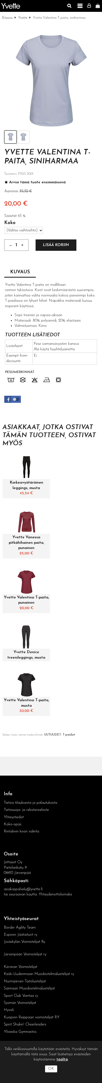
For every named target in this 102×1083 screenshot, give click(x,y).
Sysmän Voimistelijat (20, 1003)
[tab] (20, 272)
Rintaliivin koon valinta (21, 831)
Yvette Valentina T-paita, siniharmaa (47, 157)
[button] (12, 399)
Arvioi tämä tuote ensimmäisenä (37, 182)
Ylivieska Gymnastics (20, 1032)
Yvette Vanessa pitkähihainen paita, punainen (26, 542)
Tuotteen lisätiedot (32, 335)
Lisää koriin (56, 245)
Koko (9, 222)
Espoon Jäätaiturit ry (20, 935)
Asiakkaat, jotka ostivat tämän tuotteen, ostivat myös (49, 435)
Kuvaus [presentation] (20, 272)
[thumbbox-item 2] (23, 137)
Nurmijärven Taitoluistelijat (25, 981)
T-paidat (69, 734)
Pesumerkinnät (19, 372)
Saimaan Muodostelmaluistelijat (29, 988)
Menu (80, 6)
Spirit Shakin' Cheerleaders (25, 1024)
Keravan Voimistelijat (20, 967)
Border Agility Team (20, 928)
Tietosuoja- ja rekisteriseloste (26, 810)
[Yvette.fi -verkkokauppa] (10, 6)
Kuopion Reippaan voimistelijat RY (32, 1017)
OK (51, 1069)
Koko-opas (12, 824)
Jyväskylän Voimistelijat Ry (24, 942)
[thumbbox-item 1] (10, 137)
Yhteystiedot (14, 817)
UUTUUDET (52, 734)
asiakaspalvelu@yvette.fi (23, 889)
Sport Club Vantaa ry (21, 996)
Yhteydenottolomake (55, 894)
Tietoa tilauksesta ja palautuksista (31, 803)
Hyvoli (9, 1010)
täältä (62, 1059)
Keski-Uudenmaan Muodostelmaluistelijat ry (39, 974)
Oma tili (90, 6)
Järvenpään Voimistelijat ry (25, 954)
